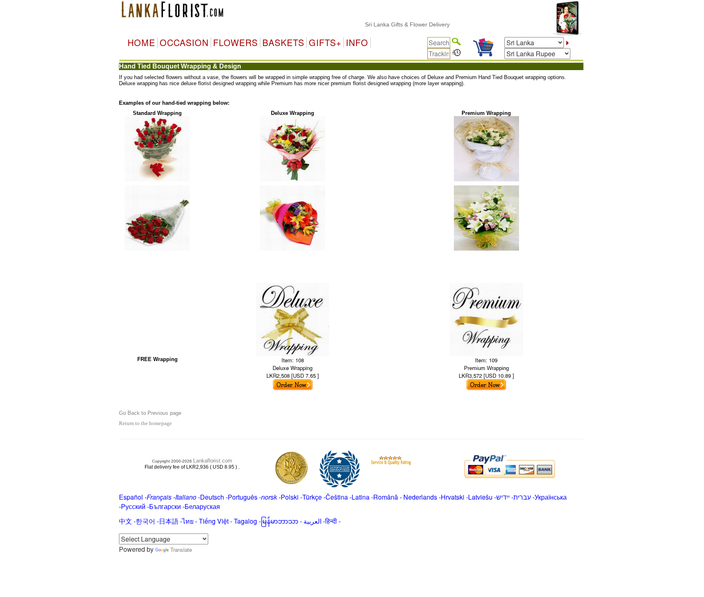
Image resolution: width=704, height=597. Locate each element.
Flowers (235, 42)
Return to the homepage (145, 423)
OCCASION (184, 42)
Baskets (283, 42)
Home (141, 42)
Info (357, 42)
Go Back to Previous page (150, 413)
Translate (181, 549)
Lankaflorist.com (212, 461)
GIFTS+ (325, 42)
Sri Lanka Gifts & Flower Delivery (397, 24)
